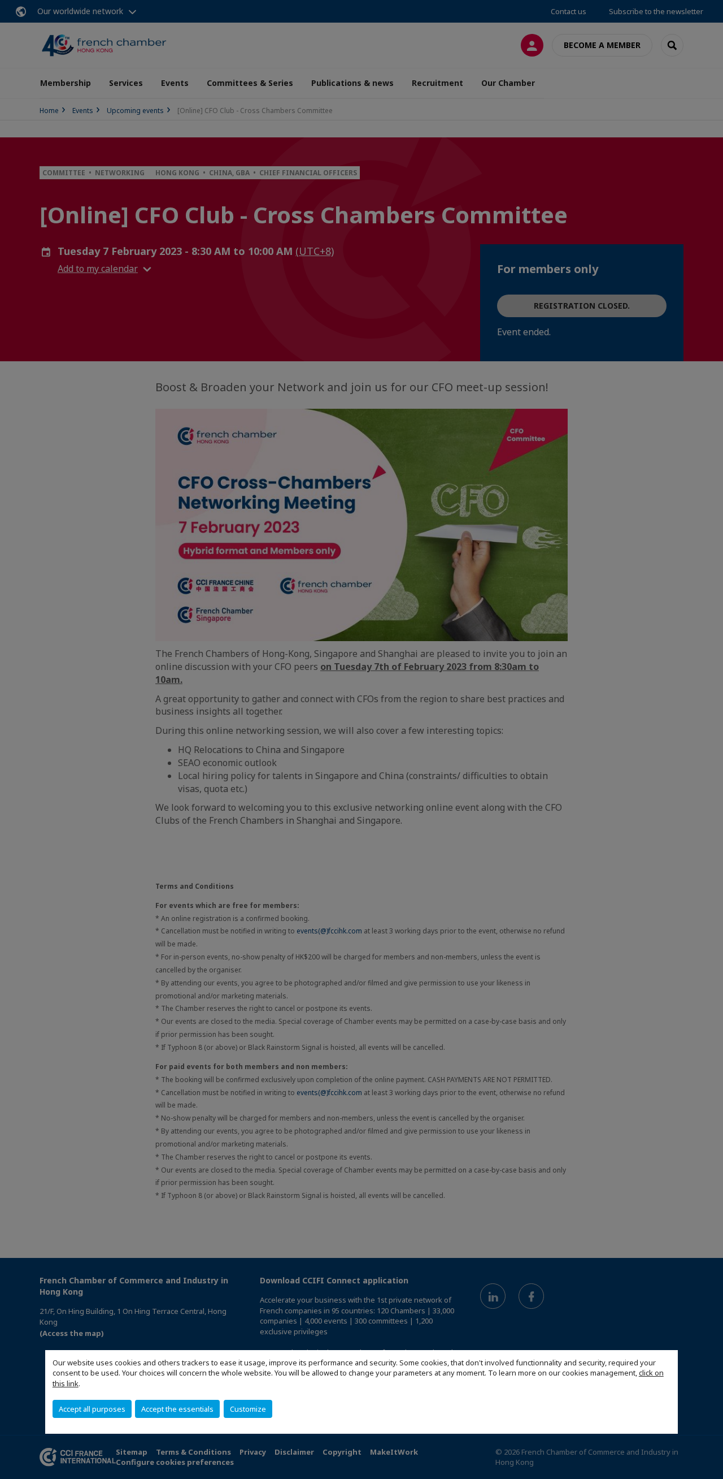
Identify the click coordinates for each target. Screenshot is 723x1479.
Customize (248, 1409)
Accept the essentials (177, 1409)
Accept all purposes (92, 1409)
